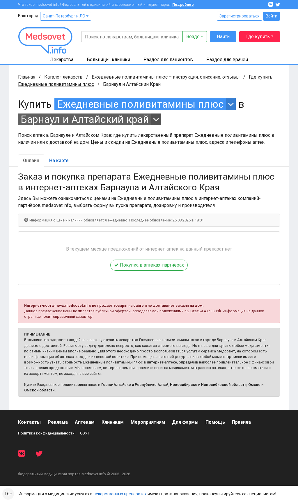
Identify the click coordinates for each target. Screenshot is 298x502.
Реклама (58, 422)
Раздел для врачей (227, 59)
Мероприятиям (148, 422)
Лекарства (61, 59)
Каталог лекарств (63, 77)
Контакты (29, 422)
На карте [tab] (58, 160)
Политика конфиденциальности (46, 433)
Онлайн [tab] (31, 160)
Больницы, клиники (108, 59)
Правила (241, 422)
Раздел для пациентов (168, 59)
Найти (223, 36)
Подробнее (183, 5)
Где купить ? (259, 36)
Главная (26, 77)
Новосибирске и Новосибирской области (208, 384)
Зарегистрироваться (239, 16)
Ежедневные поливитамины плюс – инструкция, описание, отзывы (166, 77)
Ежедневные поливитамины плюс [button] (140, 104)
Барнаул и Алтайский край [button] (85, 119)
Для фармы (185, 422)
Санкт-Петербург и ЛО (64, 16)
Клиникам (113, 422)
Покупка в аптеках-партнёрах (151, 265)
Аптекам (85, 422)
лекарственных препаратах (120, 494)
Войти (271, 16)
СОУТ (84, 433)
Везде (193, 36)
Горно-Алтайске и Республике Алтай (134, 384)
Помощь (215, 422)
